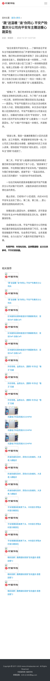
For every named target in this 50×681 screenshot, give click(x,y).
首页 (13, 18)
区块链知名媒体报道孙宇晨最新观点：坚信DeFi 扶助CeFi (24, 318)
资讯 (18, 18)
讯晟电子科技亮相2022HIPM (20, 417)
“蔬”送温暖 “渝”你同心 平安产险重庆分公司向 (24, 284)
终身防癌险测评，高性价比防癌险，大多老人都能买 (24, 458)
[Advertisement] (25, 624)
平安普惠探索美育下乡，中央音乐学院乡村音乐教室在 (24, 509)
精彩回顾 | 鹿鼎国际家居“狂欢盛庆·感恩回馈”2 (24, 559)
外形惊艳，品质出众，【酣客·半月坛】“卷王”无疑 (24, 368)
